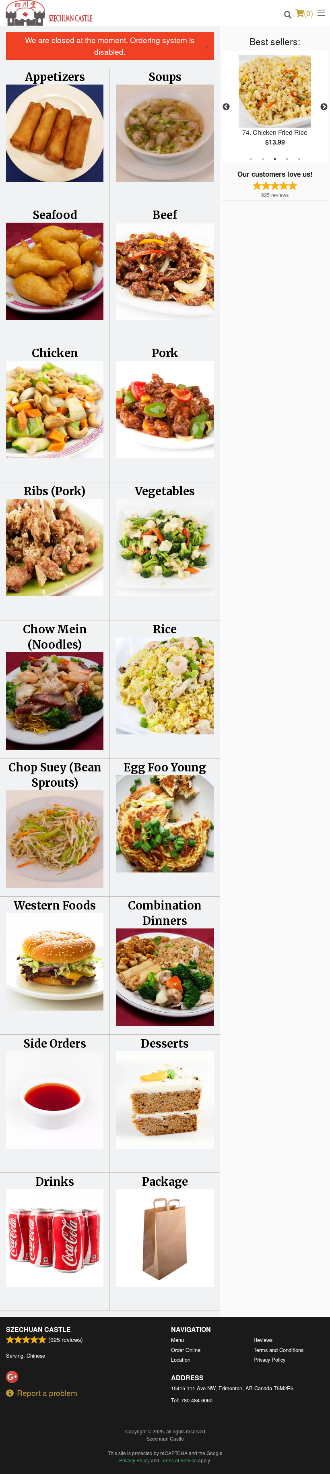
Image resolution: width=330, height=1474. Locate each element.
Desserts (165, 1043)
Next (324, 107)
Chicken (55, 353)
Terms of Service (179, 1460)
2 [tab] (263, 159)
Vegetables (165, 491)
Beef (165, 215)
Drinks (54, 1182)
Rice (165, 629)
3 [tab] (275, 159)
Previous (226, 107)
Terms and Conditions (278, 1350)
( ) (308, 12)
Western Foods (55, 905)
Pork (165, 353)
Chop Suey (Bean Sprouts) (54, 775)
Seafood (55, 215)
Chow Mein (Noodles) (55, 636)
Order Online (185, 1350)
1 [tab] (251, 159)
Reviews (263, 1340)
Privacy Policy (269, 1359)
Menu (177, 1340)
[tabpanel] (275, 107)
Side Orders (54, 1043)
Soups (165, 77)
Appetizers (55, 77)
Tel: (191, 1400)
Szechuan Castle (38, 1329)
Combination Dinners (165, 913)
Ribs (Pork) (55, 491)
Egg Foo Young (165, 767)
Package (165, 1182)
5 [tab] (299, 159)
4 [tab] (287, 159)
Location (180, 1359)
